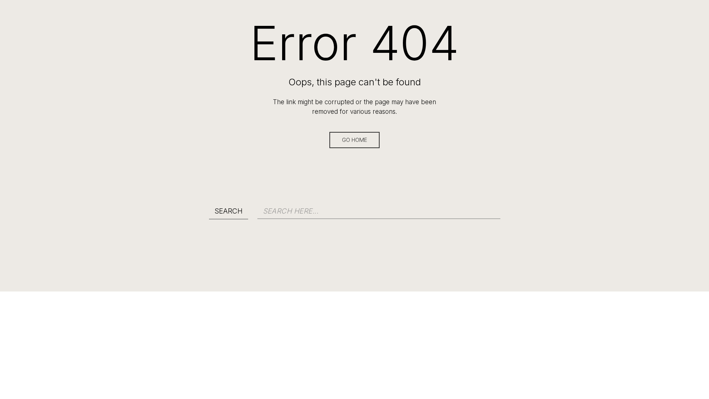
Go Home (354, 140)
